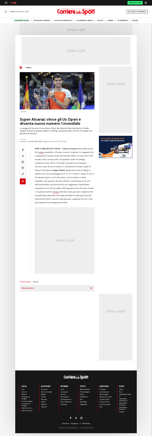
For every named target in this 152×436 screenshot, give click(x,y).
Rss (81, 399)
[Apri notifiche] (5, 11)
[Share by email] (23, 168)
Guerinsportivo (66, 399)
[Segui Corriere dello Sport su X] (76, 418)
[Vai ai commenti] (23, 181)
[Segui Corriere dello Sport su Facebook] (70, 418)
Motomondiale (46, 392)
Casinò (135, 20)
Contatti (103, 389)
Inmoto (63, 394)
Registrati (83, 404)
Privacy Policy (105, 402)
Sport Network (66, 402)
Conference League (26, 405)
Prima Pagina (84, 392)
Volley (43, 402)
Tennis (110, 20)
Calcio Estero (26, 408)
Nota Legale (104, 394)
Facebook (65, 423)
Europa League (27, 401)
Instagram (74, 423)
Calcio (100, 20)
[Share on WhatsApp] (23, 162)
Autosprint (64, 392)
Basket (43, 394)
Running (44, 399)
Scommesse (122, 20)
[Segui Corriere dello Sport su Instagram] (81, 418)
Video (121, 389)
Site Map (83, 402)
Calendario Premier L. (123, 408)
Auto (62, 389)
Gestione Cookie (106, 397)
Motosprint (65, 397)
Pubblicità (83, 397)
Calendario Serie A (84, 20)
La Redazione (104, 392)
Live (14, 2)
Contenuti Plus (21, 20)
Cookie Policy (104, 399)
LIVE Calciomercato (63, 20)
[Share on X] (23, 156)
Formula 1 (44, 389)
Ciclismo (44, 407)
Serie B (24, 394)
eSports (44, 404)
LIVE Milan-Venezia (41, 20)
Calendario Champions (123, 400)
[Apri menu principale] (6, 2)
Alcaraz (56, 191)
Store (82, 394)
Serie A (24, 392)
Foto (121, 392)
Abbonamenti (85, 389)
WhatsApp (86, 423)
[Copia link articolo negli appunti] (23, 174)
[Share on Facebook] (23, 150)
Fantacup (64, 404)
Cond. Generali (105, 404)
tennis (41, 152)
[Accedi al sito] (146, 2)
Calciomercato (27, 411)
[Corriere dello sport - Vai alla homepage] (76, 11)
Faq (101, 407)
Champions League (26, 398)
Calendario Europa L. (123, 404)
